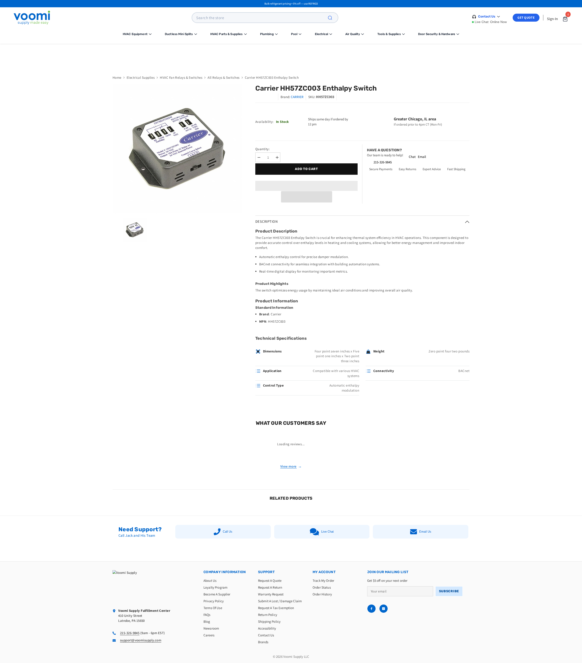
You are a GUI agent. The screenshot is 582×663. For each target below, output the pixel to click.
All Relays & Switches (223, 77)
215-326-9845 (383, 162)
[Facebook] (371, 608)
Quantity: (262, 149)
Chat (412, 156)
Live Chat (327, 531)
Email (422, 156)
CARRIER (297, 97)
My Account (324, 572)
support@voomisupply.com (140, 640)
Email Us (425, 531)
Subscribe (449, 591)
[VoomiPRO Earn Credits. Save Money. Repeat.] (291, 56)
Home (117, 77)
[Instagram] (383, 608)
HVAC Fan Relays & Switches (181, 77)
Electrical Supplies (141, 77)
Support (266, 572)
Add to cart (306, 169)
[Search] (332, 18)
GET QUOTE (526, 17)
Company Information (224, 572)
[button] (306, 196)
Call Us (227, 531)
